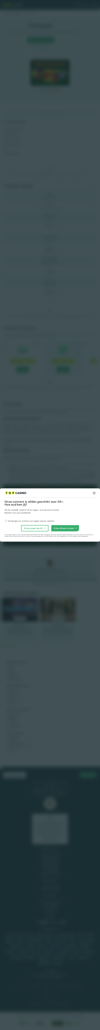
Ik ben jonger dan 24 (33, 528)
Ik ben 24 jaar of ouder (64, 528)
